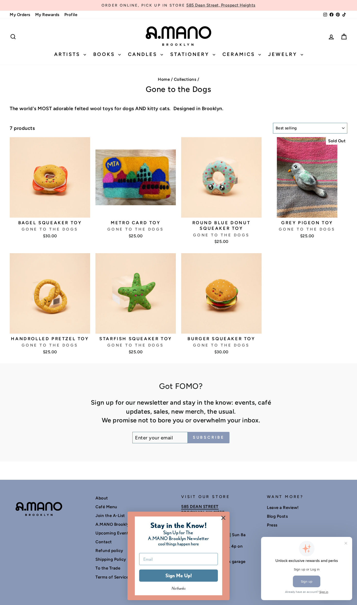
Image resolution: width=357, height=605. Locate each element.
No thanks (179, 588)
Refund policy (109, 550)
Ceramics (239, 54)
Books (105, 54)
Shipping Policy (110, 559)
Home (164, 79)
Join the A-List (110, 515)
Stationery (191, 54)
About (101, 498)
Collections (185, 79)
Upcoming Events (113, 533)
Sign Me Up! (178, 575)
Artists (68, 54)
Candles (143, 54)
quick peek (49, 211)
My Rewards (47, 14)
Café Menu (106, 506)
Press (272, 525)
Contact (103, 541)
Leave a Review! (283, 507)
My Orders (20, 14)
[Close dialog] (223, 518)
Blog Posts (277, 516)
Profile (70, 14)
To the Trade (107, 568)
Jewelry (283, 54)
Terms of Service (111, 577)
